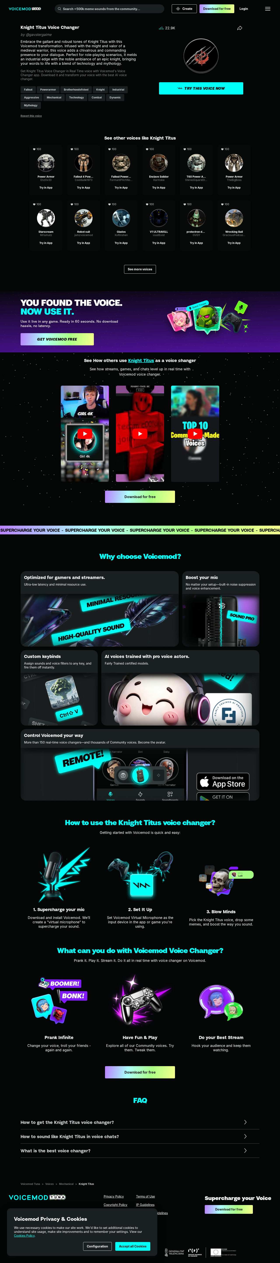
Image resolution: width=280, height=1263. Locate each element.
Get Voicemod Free (57, 339)
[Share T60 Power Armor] (209, 149)
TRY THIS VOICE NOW (204, 88)
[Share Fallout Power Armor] (133, 149)
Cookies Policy (24, 1235)
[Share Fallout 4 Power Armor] (96, 149)
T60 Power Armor (196, 147)
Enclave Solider (158, 147)
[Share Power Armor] (58, 149)
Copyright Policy (115, 1205)
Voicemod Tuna (30, 1184)
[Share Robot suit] (96, 204)
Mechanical (66, 1184)
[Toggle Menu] (267, 8)
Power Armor (46, 147)
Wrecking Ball (234, 202)
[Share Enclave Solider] (171, 149)
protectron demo (196, 202)
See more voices (140, 269)
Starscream (46, 202)
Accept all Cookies (133, 1246)
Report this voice (31, 115)
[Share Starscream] (58, 204)
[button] (85, 434)
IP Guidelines (145, 1205)
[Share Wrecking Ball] (246, 204)
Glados (121, 202)
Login (244, 8)
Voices (49, 1184)
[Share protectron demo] (209, 204)
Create (187, 8)
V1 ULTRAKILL (159, 202)
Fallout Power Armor (121, 149)
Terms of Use (145, 1196)
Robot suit (83, 202)
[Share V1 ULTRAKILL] (171, 204)
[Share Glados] (133, 204)
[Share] (239, 27)
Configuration (97, 1246)
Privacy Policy (114, 1196)
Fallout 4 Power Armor (83, 149)
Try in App (45, 187)
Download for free (217, 8)
